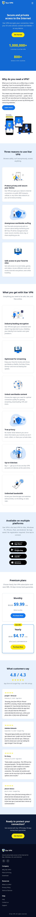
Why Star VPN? (6, 869)
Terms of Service (7, 890)
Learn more (9, 108)
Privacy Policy (6, 887)
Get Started (18, 35)
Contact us (5, 902)
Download (5, 875)
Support (4, 905)
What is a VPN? (6, 884)
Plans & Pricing (6, 872)
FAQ (3, 899)
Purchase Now (18, 616)
